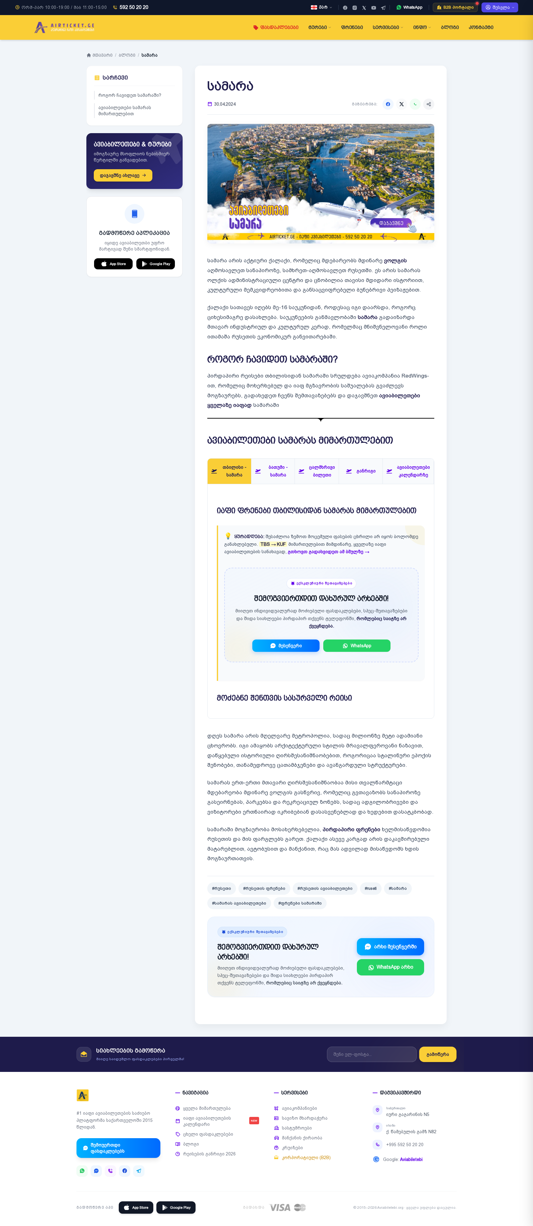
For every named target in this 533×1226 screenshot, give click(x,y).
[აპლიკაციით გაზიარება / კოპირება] (428, 104)
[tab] (229, 471)
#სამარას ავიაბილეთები (239, 903)
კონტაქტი (481, 27)
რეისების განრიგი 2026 (209, 1153)
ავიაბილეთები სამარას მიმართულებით (124, 110)
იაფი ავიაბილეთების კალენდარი (220, 1121)
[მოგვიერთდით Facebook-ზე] (345, 7)
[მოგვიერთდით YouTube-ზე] (373, 7)
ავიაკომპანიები (299, 1108)
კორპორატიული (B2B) (306, 1157)
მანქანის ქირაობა (302, 1137)
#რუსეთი (221, 888)
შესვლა (501, 7)
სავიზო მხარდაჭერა (305, 1118)
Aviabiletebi (411, 1159)
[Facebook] (388, 104)
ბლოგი (450, 27)
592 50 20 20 (134, 7)
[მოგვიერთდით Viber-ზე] (110, 1170)
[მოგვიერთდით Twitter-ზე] (364, 7)
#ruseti (371, 888)
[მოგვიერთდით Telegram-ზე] (383, 7)
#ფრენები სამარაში (300, 903)
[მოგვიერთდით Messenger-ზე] (96, 1170)
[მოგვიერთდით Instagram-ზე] (354, 7)
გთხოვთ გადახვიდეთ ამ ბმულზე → (328, 551)
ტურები (317, 27)
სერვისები (386, 27)
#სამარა (398, 888)
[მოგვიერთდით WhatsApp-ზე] (82, 1170)
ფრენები (352, 27)
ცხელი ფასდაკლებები (208, 1134)
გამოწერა (438, 1054)
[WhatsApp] (415, 104)
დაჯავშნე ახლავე (119, 175)
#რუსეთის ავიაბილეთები (325, 888)
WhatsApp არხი (395, 967)
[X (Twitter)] (401, 104)
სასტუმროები (297, 1128)
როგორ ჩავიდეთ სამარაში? (129, 95)
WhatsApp (361, 645)
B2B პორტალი (459, 7)
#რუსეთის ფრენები (264, 888)
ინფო (420, 27)
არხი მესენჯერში (395, 946)
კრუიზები (292, 1147)
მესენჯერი (290, 645)
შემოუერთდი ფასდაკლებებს (108, 1148)
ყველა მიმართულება (207, 1108)
